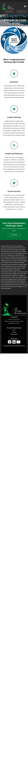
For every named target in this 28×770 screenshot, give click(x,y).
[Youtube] (18, 342)
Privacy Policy (14, 334)
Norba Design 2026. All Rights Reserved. (14, 345)
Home (14, 330)
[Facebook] (9, 342)
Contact (14, 332)
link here (16, 90)
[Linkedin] (14, 342)
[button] (25, 6)
